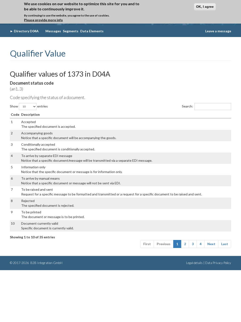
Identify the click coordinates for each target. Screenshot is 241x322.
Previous (163, 244)
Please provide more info (43, 20)
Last (224, 244)
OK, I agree (205, 6)
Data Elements (92, 31)
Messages (53, 31)
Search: (187, 106)
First (147, 244)
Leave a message (218, 31)
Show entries (29, 106)
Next (211, 244)
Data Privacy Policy (218, 263)
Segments (70, 31)
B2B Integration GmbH (46, 263)
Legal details (194, 263)
